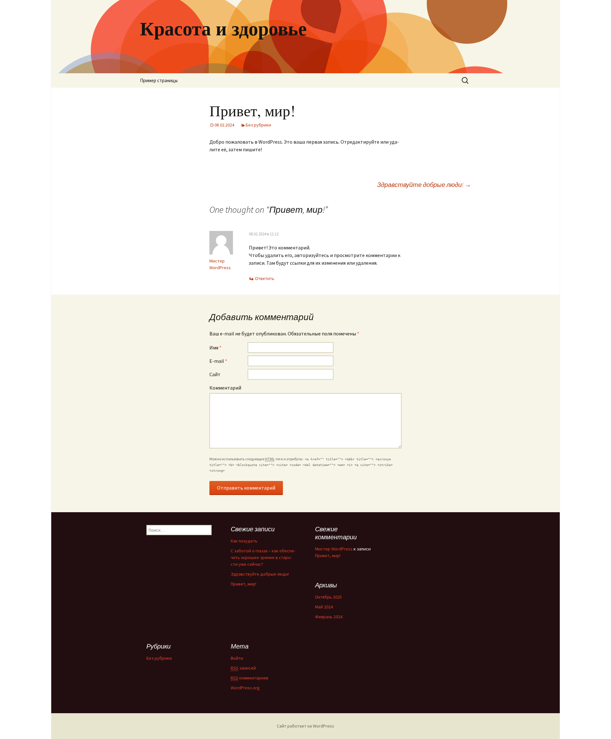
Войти (237, 658)
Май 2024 (324, 607)
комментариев (249, 678)
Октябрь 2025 (328, 597)
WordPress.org (245, 688)
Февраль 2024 (328, 617)
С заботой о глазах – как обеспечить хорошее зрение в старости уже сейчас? (263, 557)
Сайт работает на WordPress (305, 726)
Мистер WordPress (334, 549)
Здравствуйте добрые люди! (424, 185)
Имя (215, 347)
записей (243, 668)
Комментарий (225, 387)
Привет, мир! (243, 584)
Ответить (264, 278)
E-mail (218, 361)
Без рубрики (258, 125)
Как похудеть (244, 541)
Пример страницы (159, 80)
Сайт (215, 374)
